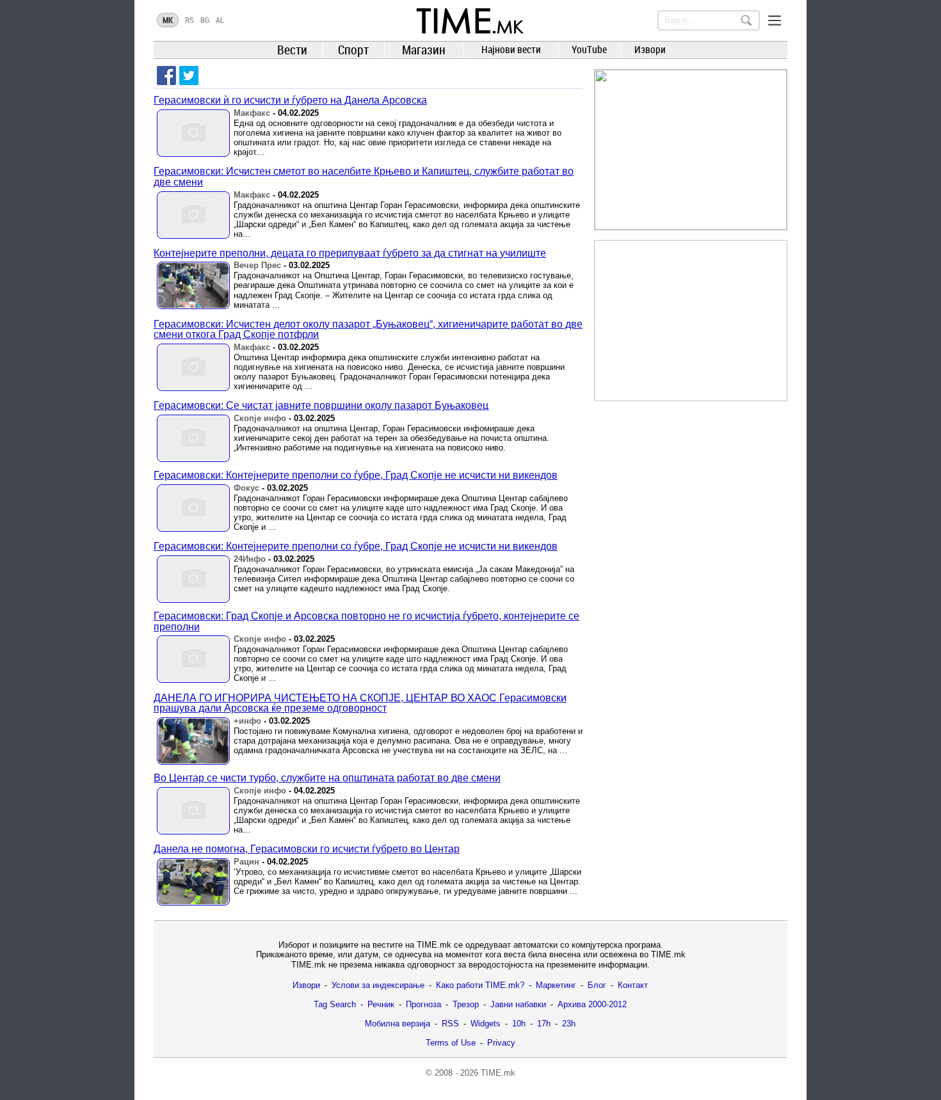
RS (189, 20)
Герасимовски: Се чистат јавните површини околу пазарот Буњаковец (321, 405)
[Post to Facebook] (166, 75)
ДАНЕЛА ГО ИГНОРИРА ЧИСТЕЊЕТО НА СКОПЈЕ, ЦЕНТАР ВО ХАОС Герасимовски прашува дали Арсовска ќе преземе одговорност (360, 703)
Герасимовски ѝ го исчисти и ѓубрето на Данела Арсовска (290, 100)
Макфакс (252, 113)
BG (204, 20)
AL (220, 20)
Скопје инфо (260, 418)
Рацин (246, 861)
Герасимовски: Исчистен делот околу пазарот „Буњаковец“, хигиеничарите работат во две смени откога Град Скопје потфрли (368, 329)
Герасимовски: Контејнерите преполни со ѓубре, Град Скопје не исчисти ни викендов (356, 475)
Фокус (246, 488)
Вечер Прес (257, 265)
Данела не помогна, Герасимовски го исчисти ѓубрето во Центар (307, 848)
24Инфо (250, 559)
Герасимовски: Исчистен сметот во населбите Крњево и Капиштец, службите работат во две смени (364, 176)
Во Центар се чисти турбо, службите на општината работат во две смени (327, 777)
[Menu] (774, 20)
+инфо (247, 721)
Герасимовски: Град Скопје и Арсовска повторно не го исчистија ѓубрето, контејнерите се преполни (366, 621)
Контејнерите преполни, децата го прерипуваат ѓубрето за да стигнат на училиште (350, 253)
